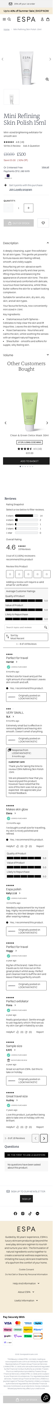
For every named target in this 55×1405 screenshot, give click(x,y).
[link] (42, 19)
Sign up (26, 1198)
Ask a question (31, 145)
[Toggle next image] (50, 59)
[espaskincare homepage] (26, 19)
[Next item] (47, 422)
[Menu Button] (3, 19)
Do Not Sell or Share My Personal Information (26, 1274)
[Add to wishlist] (43, 222)
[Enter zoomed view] (47, 79)
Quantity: (9, 200)
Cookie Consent (26, 1269)
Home (6, 29)
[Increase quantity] (28, 208)
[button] (45, 1397)
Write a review (12, 145)
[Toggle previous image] (2, 59)
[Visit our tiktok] (30, 1213)
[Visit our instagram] (22, 1213)
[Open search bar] (9, 19)
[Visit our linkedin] (37, 1213)
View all (45, 167)
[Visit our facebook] (15, 1213)
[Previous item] (5, 422)
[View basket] (47, 19)
